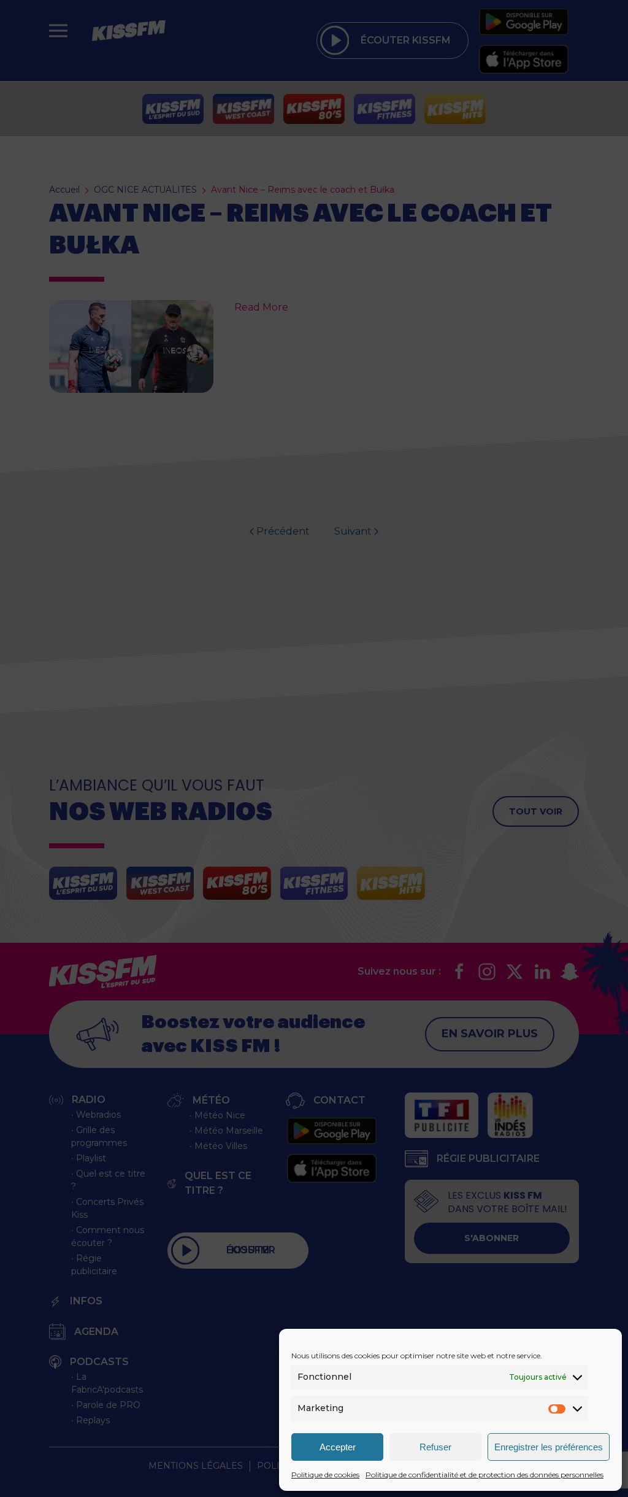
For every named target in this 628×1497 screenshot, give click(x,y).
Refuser (435, 1447)
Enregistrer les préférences (548, 1447)
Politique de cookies (325, 1474)
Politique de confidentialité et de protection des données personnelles (484, 1474)
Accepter (338, 1447)
